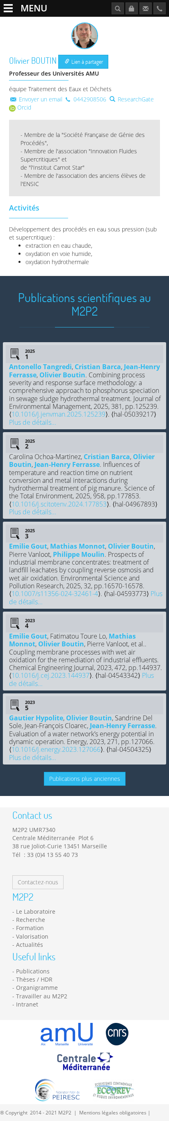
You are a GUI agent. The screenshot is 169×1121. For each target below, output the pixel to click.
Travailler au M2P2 (41, 996)
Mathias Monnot (77, 546)
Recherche (30, 920)
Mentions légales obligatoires (112, 1112)
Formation (30, 928)
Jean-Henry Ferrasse (67, 464)
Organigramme (37, 987)
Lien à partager (86, 61)
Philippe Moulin (79, 554)
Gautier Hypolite (36, 717)
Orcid (23, 107)
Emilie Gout (28, 546)
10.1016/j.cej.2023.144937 (50, 675)
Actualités (29, 944)
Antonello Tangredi (40, 366)
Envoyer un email (39, 99)
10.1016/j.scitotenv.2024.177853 (59, 504)
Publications (33, 971)
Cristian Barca (98, 366)
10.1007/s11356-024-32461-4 (54, 593)
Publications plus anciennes (84, 778)
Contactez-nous (38, 882)
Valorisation (32, 936)
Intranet (27, 1004)
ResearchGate (135, 99)
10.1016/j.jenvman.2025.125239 (58, 414)
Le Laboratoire (35, 911)
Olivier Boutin (62, 374)
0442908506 (89, 99)
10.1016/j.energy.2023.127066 (55, 749)
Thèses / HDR (34, 979)
